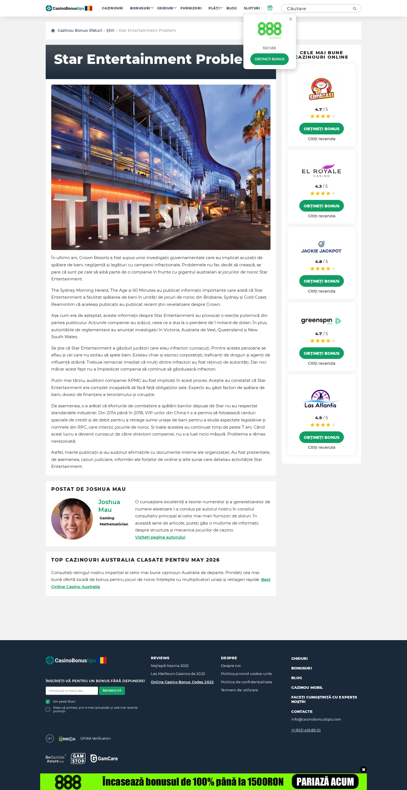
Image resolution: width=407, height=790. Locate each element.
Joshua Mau (109, 505)
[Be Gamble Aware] (56, 758)
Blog (231, 8)
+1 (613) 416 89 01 (306, 730)
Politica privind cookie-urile (246, 673)
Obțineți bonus (269, 59)
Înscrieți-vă (112, 690)
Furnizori (191, 8)
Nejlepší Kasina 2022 (170, 665)
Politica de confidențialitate (246, 682)
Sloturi (252, 8)
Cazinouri (112, 8)
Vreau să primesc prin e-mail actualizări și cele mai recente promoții (95, 709)
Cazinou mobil (307, 687)
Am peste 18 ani (64, 701)
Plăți (214, 8)
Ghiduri (165, 8)
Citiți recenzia (321, 138)
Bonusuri (140, 8)
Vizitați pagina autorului (160, 537)
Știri (110, 30)
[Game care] (104, 758)
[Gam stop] (78, 758)
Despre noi (231, 665)
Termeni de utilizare (239, 690)
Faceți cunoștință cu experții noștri (324, 699)
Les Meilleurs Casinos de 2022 (178, 673)
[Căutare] (354, 8)
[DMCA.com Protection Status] (67, 738)
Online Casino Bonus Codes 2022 (182, 682)
